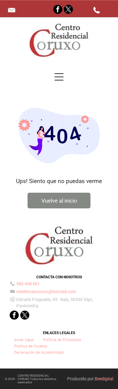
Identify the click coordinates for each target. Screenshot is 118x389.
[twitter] (68, 10)
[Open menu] (59, 76)
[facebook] (57, 10)
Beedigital (104, 378)
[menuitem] (24, 340)
